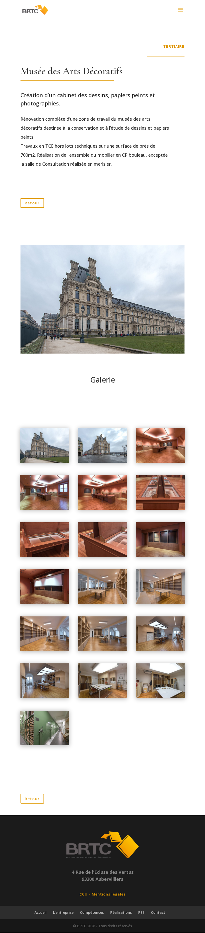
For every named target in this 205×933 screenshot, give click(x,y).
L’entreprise (63, 912)
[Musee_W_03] (160, 602)
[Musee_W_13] (160, 461)
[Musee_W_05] (44, 649)
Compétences (92, 912)
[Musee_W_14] (102, 508)
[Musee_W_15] (160, 555)
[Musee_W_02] (44, 461)
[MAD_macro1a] (160, 508)
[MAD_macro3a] (102, 555)
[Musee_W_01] (102, 461)
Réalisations (121, 912)
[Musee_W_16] (44, 602)
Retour (32, 202)
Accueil (40, 912)
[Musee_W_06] (102, 649)
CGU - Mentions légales (103, 894)
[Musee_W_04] (102, 602)
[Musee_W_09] (102, 696)
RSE (141, 912)
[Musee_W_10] (160, 696)
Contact (158, 912)
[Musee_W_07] (160, 649)
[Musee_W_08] (44, 696)
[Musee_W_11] (44, 744)
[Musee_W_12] (44, 508)
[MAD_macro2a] (44, 555)
